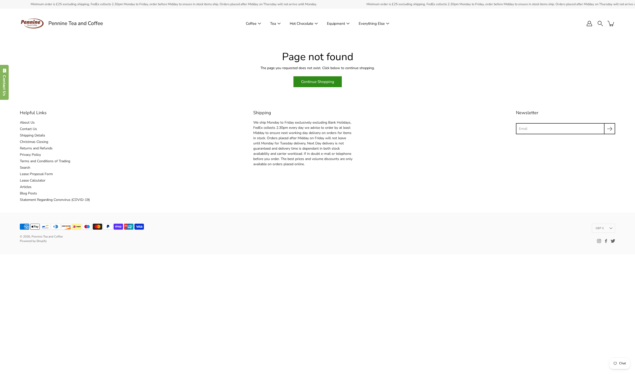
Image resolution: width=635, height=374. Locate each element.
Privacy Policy (30, 154)
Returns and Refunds (36, 148)
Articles (26, 187)
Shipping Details (32, 135)
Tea (273, 23)
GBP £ (600, 228)
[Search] (600, 23)
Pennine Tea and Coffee (75, 23)
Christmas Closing (34, 141)
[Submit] (609, 128)
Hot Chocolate (301, 23)
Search (25, 167)
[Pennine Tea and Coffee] (32, 23)
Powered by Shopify (33, 241)
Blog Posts (28, 193)
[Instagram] (599, 241)
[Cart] (611, 23)
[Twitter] (613, 241)
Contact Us (28, 129)
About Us (27, 122)
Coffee (251, 23)
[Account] (589, 23)
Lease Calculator (32, 180)
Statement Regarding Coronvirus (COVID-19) (55, 199)
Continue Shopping (317, 81)
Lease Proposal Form (36, 174)
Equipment (336, 23)
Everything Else (372, 23)
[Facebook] (606, 241)
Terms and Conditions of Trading (45, 161)
